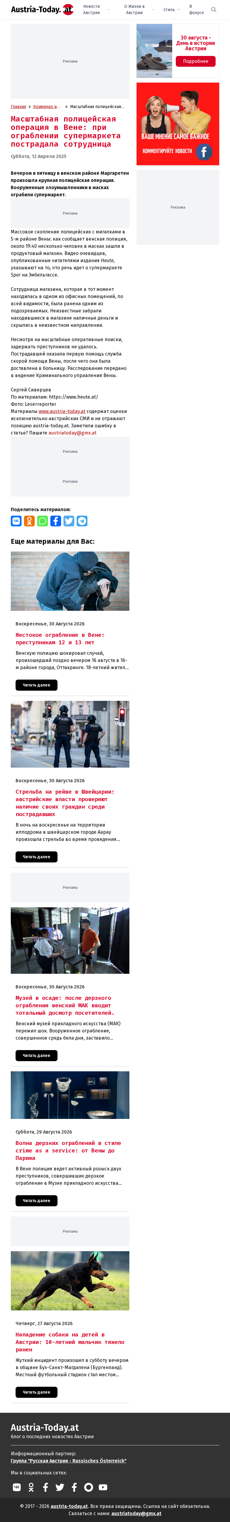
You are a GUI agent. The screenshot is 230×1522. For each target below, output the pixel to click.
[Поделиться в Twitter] (68, 521)
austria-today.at (69, 1506)
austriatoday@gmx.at (136, 1513)
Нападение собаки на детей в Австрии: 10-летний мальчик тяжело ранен (69, 1257)
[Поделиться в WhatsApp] (42, 521)
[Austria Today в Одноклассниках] (31, 1487)
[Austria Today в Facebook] (45, 1487)
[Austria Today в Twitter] (59, 1487)
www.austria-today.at (62, 411)
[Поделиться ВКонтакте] (16, 521)
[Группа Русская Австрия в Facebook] (74, 1487)
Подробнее (195, 61)
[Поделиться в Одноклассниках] (29, 521)
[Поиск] (214, 10)
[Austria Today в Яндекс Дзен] (88, 1487)
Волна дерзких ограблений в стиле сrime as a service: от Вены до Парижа (67, 1077)
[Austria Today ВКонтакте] (16, 1487)
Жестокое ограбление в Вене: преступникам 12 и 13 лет (66, 554)
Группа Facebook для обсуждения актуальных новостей (175, 89)
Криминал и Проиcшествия (48, 107)
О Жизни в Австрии (134, 9)
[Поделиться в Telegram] (82, 521)
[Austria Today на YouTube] (103, 1487)
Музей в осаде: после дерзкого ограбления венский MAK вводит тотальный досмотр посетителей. (67, 913)
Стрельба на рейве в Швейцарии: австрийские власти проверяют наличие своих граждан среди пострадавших (67, 707)
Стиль (169, 9)
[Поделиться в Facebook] (55, 521)
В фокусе (196, 9)
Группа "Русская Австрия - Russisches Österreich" (68, 1461)
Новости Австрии (91, 9)
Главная (18, 106)
